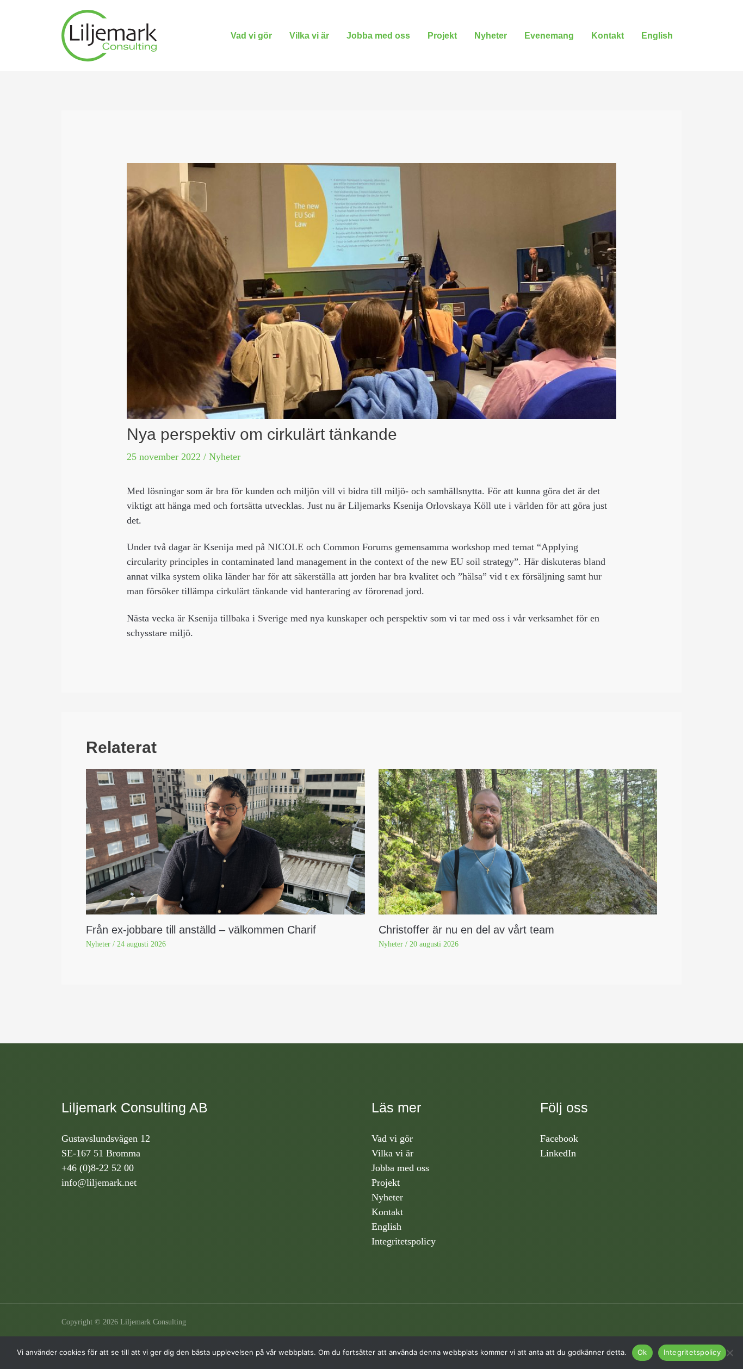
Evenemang (549, 35)
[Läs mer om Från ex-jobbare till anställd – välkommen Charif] (225, 840)
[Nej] (729, 1352)
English (657, 35)
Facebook (559, 1138)
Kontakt (607, 35)
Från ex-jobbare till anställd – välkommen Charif (201, 930)
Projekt (442, 35)
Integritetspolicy (403, 1241)
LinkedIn (558, 1153)
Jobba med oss (378, 35)
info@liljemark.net (99, 1182)
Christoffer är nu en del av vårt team (466, 930)
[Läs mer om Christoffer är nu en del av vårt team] (518, 840)
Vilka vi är (309, 35)
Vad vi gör (251, 35)
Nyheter (490, 35)
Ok (642, 1352)
